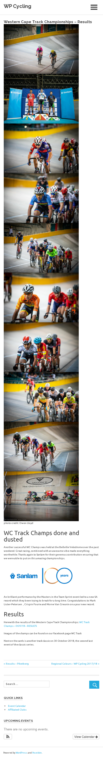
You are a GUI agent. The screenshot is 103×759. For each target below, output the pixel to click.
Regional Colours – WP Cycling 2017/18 (74, 663)
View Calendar (84, 736)
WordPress (21, 753)
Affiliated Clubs (17, 709)
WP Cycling (17, 6)
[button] (8, 736)
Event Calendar (17, 706)
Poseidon (37, 753)
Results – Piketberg (17, 663)
